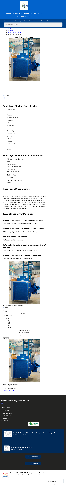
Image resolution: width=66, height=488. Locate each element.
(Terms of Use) (42, 473)
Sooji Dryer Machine (14, 32)
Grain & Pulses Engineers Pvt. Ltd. (24, 14)
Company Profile (20, 21)
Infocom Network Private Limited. (32, 474)
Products (10, 31)
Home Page (8, 21)
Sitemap (5, 420)
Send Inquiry (34, 457)
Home (10, 29)
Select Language (56, 485)
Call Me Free (34, 463)
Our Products (33, 21)
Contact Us (44, 21)
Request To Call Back (9, 390)
